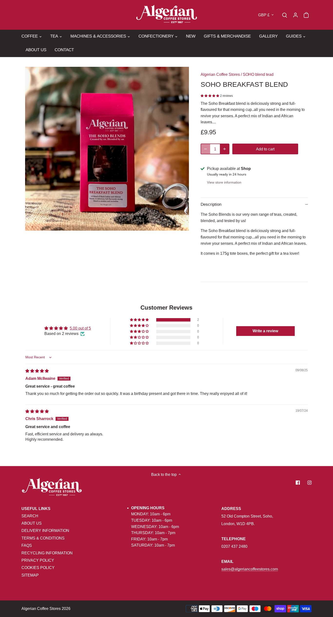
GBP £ (264, 15)
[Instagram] (309, 482)
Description (211, 204)
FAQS (26, 545)
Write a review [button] (265, 331)
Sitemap (30, 575)
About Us (31, 523)
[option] (107, 149)
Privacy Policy (37, 560)
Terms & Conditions (43, 538)
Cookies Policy (38, 568)
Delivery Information (45, 531)
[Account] (295, 14)
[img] (37, 371)
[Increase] (224, 149)
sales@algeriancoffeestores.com (249, 569)
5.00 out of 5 (80, 328)
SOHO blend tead (258, 74)
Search (29, 516)
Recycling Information (47, 553)
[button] (210, 95)
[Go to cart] (306, 14)
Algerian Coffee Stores (220, 74)
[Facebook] (298, 482)
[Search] (284, 14)
